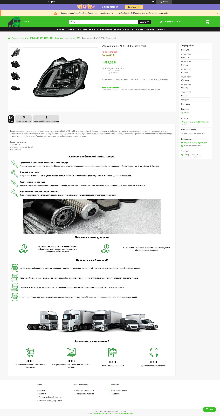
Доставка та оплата (87, 29)
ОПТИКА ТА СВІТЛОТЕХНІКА (41, 38)
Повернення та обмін (110, 29)
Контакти (128, 29)
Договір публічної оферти (50, 397)
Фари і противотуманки (65, 38)
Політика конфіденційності (50, 401)
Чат (211, 409)
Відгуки (139, 29)
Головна (60, 29)
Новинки (150, 29)
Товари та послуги (20, 38)
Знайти (143, 22)
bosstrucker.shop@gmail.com (195, 143)
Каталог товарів (120, 390)
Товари (70, 29)
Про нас (161, 29)
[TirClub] (15, 22)
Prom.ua (123, 411)
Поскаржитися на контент (102, 413)
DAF (78, 38)
